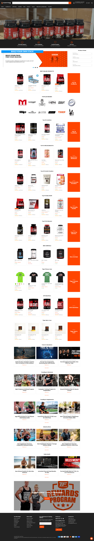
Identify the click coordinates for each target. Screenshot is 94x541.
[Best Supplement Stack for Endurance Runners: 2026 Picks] (69, 435)
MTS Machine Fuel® (45, 85)
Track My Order (29, 519)
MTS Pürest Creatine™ (46, 134)
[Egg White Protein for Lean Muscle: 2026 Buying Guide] (24, 408)
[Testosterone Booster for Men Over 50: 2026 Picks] (47, 408)
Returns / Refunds (17, 518)
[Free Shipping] (39, 43)
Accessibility (16, 522)
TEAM (24, 6)
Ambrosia (43, 186)
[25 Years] (72, 43)
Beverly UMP (30, 185)
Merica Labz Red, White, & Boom (32, 161)
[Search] (70, 3)
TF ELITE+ (50, 6)
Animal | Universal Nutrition (45, 211)
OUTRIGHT (30, 86)
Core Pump (43, 160)
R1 (15, 261)
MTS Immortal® (58, 85)
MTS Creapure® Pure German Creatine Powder (20, 135)
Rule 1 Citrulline (44, 260)
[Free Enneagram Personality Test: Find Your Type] (69, 353)
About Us (15, 524)
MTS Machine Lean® (31, 235)
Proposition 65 (16, 521)
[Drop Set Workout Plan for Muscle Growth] (69, 380)
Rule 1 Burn (57, 260)
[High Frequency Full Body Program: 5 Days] (24, 380)
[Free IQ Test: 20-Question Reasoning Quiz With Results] (47, 353)
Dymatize (56, 186)
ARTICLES (14, 6)
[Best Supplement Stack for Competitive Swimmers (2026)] (24, 435)
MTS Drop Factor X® (58, 310)
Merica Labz (30, 162)
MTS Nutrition (17, 86)
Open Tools (59, 529)
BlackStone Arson (45, 235)
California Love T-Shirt (32, 285)
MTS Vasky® (30, 310)
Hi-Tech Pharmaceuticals (58, 136)
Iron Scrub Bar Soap (58, 334)
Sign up (41, 526)
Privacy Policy (29, 524)
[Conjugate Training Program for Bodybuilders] (47, 380)
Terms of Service (29, 525)
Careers (15, 525)
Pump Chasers (30, 136)
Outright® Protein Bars (32, 85)
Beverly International (31, 186)
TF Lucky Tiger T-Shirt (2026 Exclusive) (47, 284)
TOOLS (33, 6)
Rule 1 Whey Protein (18, 260)
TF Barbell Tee (17, 285)
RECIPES (20, 6)
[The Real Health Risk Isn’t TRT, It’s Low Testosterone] (69, 462)
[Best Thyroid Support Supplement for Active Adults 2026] (69, 408)
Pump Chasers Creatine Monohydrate (32, 135)
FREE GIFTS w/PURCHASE (41, 6)
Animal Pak (44, 210)
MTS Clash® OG (18, 160)
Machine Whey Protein (19, 85)
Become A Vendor (30, 518)
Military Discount (29, 521)
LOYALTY (28, 6)
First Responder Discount (31, 522)
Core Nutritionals (44, 161)
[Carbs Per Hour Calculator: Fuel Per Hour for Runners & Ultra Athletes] (24, 353)
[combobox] (40, 3)
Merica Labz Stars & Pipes (59, 160)
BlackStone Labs (44, 236)
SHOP (2, 6)
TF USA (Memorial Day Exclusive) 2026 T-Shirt (59, 284)
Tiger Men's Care (17, 335)
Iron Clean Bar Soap (45, 334)
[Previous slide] (3, 24)
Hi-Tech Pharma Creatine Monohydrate (59, 135)
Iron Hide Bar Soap (18, 334)
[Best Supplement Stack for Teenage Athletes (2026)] (47, 435)
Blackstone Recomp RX (59, 235)
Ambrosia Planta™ (45, 185)
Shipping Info (16, 519)
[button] (91, 538)
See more (46, 367)
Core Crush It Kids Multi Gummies (59, 211)
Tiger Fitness (17, 286)
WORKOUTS (8, 6)
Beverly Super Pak (31, 210)
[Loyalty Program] (55, 43)
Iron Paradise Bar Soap (32, 334)
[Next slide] (91, 24)
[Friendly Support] (22, 43)
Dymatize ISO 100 (58, 185)
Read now (24, 365)
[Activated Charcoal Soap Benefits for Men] (47, 462)
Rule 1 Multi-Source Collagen (33, 260)
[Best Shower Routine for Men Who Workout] (24, 462)
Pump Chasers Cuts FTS (19, 235)
